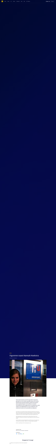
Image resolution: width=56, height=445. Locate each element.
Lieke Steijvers (26, 430)
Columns (14, 1)
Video (24, 1)
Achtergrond (18, 1)
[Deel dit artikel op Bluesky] (16, 433)
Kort (11, 1)
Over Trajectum (28, 1)
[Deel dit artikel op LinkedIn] (21, 433)
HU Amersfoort (22, 430)
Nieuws (8, 1)
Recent (5, 1)
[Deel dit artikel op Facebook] (20, 433)
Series (21, 1)
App (18, 430)
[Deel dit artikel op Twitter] (18, 433)
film (19, 430)
